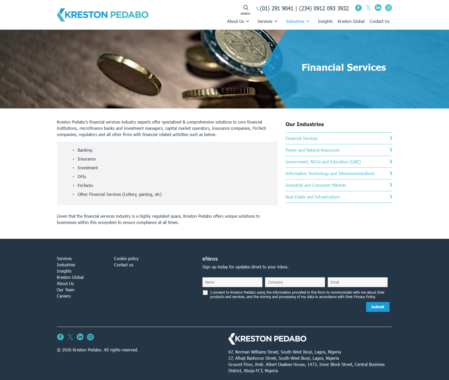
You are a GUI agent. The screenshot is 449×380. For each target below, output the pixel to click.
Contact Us (379, 21)
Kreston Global (351, 21)
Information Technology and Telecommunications (330, 173)
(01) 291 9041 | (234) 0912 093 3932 (304, 8)
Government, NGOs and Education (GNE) (323, 161)
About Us (235, 21)
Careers (64, 295)
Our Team (65, 289)
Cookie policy (126, 258)
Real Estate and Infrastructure (313, 196)
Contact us (123, 264)
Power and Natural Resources (312, 149)
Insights (325, 21)
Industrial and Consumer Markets (316, 185)
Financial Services (302, 138)
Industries (295, 21)
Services (264, 21)
